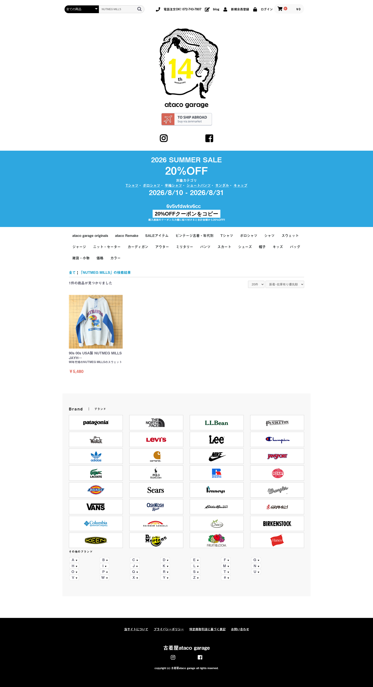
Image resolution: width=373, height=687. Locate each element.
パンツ (205, 247)
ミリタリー (184, 247)
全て (72, 272)
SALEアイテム (157, 235)
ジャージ (79, 247)
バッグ (295, 247)
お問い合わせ (240, 629)
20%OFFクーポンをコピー (186, 214)
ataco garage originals (90, 235)
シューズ (245, 247)
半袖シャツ (173, 185)
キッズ (278, 247)
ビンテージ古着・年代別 (194, 235)
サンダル (222, 185)
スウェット (290, 235)
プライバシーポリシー (169, 629)
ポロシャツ (151, 185)
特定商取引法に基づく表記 (207, 629)
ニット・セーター (107, 247)
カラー (115, 258)
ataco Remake (126, 235)
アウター (162, 247)
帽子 (262, 247)
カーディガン (138, 247)
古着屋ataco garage (186, 647)
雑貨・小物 (81, 258)
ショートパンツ (198, 185)
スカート (224, 247)
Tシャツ (132, 185)
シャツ (269, 235)
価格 (99, 258)
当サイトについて (136, 629)
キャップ (240, 185)
